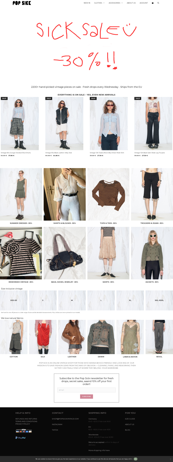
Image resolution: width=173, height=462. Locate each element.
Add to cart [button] (6, 160)
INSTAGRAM (57, 424)
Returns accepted (96, 442)
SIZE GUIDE (130, 419)
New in (87, 3)
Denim (101, 357)
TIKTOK (55, 430)
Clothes (98, 3)
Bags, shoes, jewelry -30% (64, 282)
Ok (135, 459)
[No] (170, 459)
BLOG (127, 430)
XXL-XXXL (159, 300)
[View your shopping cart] (152, 3)
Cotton (14, 357)
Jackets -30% (152, 282)
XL (130, 300)
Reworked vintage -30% (21, 282)
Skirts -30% (108, 282)
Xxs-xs (13, 300)
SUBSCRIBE (86, 396)
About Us (131, 3)
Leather (72, 357)
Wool (159, 357)
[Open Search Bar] (158, 3)
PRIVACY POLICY (22, 424)
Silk (43, 357)
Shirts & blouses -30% (64, 223)
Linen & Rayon (130, 357)
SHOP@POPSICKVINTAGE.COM (65, 419)
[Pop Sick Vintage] (22, 3)
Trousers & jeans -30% (151, 223)
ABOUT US (129, 424)
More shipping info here (99, 450)
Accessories (114, 3)
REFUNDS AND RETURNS (26, 419)
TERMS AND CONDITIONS (26, 421)
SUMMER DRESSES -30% (21, 223)
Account (144, 3)
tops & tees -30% (108, 223)
